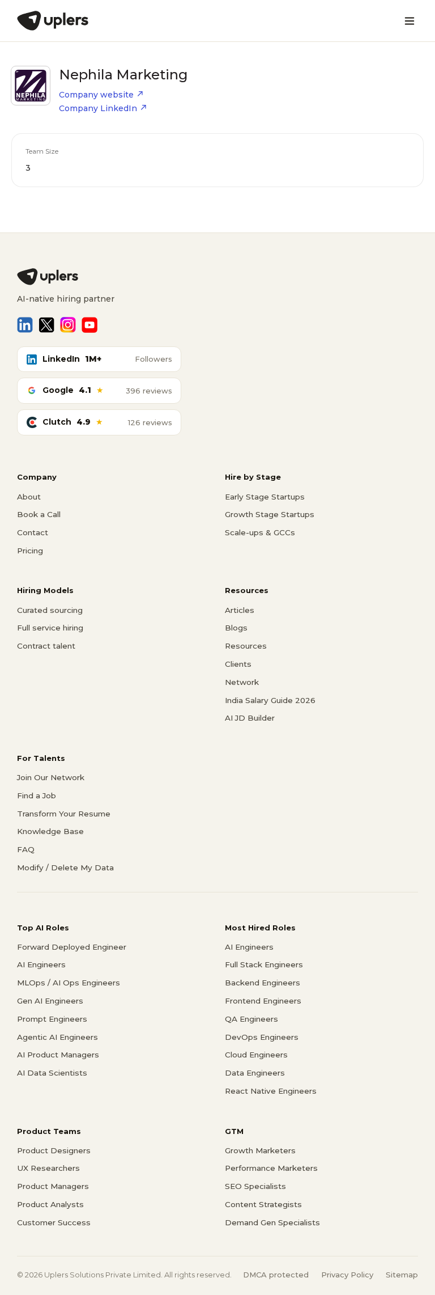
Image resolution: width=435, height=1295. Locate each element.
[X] (46, 325)
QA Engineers (251, 1018)
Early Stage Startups (265, 496)
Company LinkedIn (98, 108)
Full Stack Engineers (264, 964)
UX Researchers (48, 1168)
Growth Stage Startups (269, 514)
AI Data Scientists (52, 1072)
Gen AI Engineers (50, 1000)
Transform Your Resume (63, 813)
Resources (246, 645)
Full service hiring (50, 627)
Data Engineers (255, 1072)
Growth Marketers (260, 1150)
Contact (32, 532)
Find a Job (36, 795)
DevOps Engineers (261, 1037)
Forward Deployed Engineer (71, 946)
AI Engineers (41, 964)
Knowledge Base (50, 831)
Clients (238, 663)
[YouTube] (89, 325)
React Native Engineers (271, 1090)
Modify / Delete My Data (65, 867)
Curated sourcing (50, 610)
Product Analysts (50, 1204)
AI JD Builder (250, 717)
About (29, 496)
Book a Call (39, 514)
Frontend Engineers (263, 1000)
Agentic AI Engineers (57, 1037)
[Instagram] (68, 325)
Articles (239, 610)
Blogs (236, 627)
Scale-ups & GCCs (260, 532)
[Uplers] (52, 21)
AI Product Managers (58, 1054)
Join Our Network (50, 777)
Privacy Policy (347, 1274)
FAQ (26, 849)
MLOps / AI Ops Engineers (68, 982)
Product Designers (54, 1150)
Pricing (30, 550)
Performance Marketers (271, 1168)
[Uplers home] (217, 276)
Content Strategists (263, 1204)
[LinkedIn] (25, 325)
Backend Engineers (262, 982)
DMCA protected (276, 1274)
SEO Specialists (255, 1186)
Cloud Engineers (256, 1054)
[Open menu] (409, 20)
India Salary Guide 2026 (270, 700)
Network (242, 682)
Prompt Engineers (52, 1018)
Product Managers (53, 1186)
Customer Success (54, 1222)
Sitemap (402, 1274)
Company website (96, 95)
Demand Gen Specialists (272, 1222)
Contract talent (46, 645)
